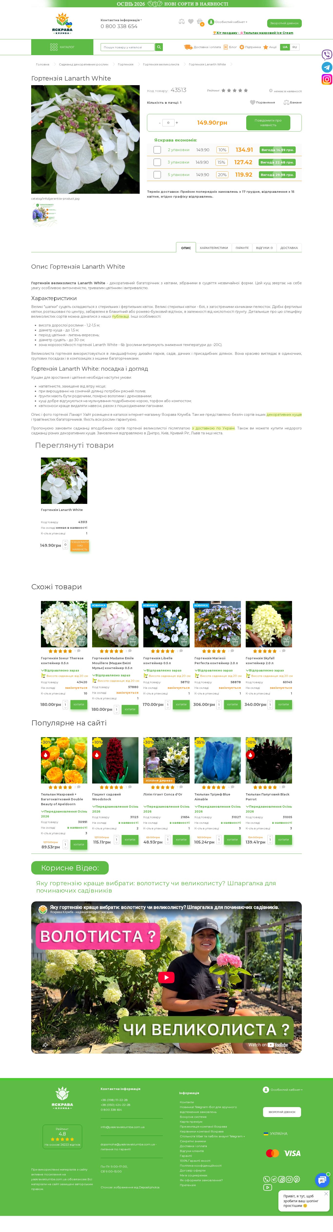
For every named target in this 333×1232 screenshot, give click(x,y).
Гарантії (242, 248)
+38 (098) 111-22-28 (114, 1100)
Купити (79, 704)
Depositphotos (149, 1187)
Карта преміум (191, 1121)
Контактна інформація (120, 20)
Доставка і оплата (193, 1146)
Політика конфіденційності (201, 1165)
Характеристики (214, 248)
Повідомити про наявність (80, 545)
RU (295, 47)
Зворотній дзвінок (284, 23)
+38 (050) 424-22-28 (115, 1105)
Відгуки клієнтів (192, 1151)
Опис (186, 248)
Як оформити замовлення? (201, 1180)
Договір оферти (193, 1170)
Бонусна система (193, 1117)
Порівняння (265, 102)
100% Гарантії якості (195, 1160)
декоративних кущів (284, 414)
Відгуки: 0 (264, 248)
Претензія (188, 1185)
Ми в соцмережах (193, 1175)
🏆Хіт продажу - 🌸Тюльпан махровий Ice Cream (253, 33)
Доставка (289, 248)
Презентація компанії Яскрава (203, 1126)
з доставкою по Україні (213, 428)
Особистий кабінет (285, 1089)
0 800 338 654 (119, 26)
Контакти (187, 1102)
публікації (120, 316)
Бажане (296, 102)
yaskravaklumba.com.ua (49, 1179)
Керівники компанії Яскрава (202, 1131)
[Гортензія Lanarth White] (85, 139)
